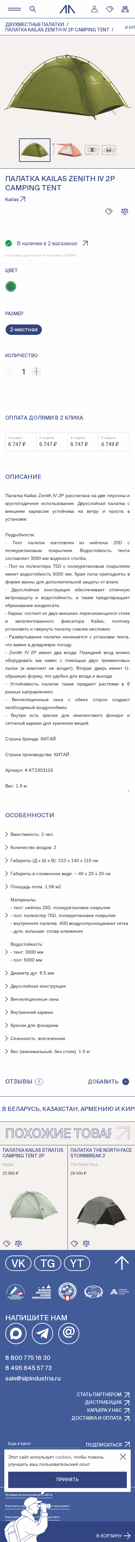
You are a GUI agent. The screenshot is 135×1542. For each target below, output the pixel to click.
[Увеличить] (36, 371)
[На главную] (67, 9)
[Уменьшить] (10, 371)
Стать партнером (99, 1395)
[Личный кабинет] (94, 9)
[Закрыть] (123, 1457)
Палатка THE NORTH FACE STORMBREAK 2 (101, 1153)
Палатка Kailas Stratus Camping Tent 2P (33, 1153)
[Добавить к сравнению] (124, 211)
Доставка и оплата (96, 1418)
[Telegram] (42, 1333)
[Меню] (14, 9)
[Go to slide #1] (34, 150)
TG (47, 1264)
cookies (63, 1457)
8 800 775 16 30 (27, 1358)
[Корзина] (125, 9)
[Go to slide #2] (67, 150)
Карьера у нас (104, 1410)
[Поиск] (33, 9)
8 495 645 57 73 (28, 1368)
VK (18, 1264)
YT (77, 1264)
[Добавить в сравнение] (18, 1243)
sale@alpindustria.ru (33, 1379)
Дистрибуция (103, 1402)
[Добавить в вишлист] (109, 211)
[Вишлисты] (109, 9)
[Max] (16, 1333)
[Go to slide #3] (100, 150)
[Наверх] (122, 1263)
